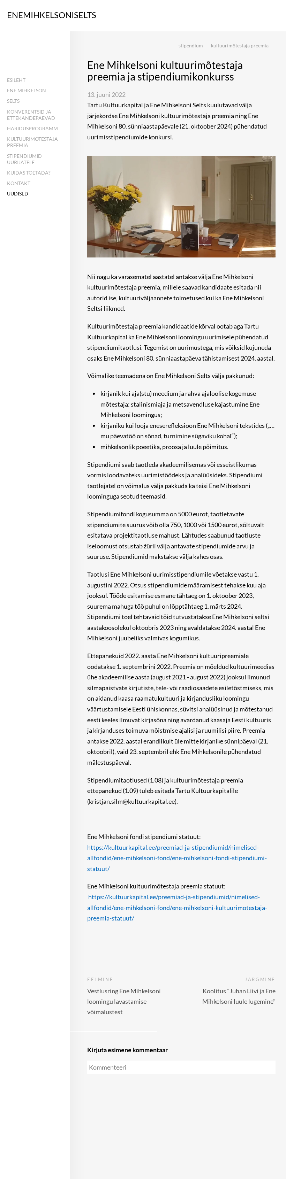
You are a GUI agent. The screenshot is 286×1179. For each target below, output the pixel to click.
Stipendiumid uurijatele (24, 159)
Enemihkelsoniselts (51, 15)
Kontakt (18, 183)
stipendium (191, 45)
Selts (13, 101)
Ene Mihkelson (26, 90)
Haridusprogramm (32, 128)
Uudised (17, 193)
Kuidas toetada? (29, 173)
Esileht (16, 80)
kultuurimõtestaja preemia (240, 45)
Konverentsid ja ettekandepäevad (31, 115)
